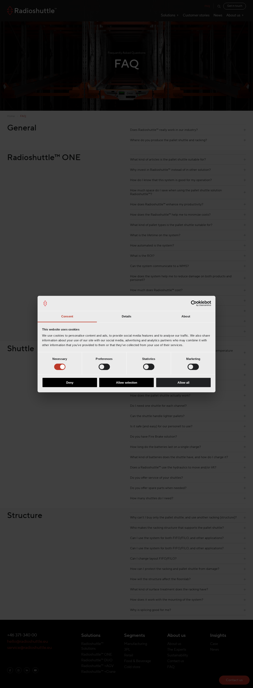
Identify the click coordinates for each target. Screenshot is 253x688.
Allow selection (126, 382)
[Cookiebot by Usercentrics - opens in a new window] (194, 303)
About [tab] (185, 316)
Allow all (183, 382)
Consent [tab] (67, 316)
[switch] (104, 366)
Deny (69, 382)
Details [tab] (126, 316)
